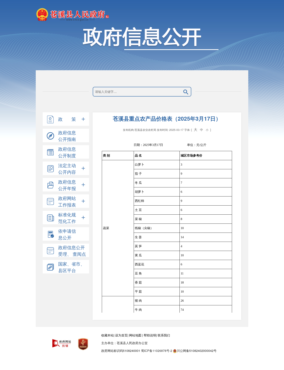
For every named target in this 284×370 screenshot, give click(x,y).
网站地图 (135, 335)
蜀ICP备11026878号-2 (156, 350)
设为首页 (121, 335)
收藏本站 (107, 335)
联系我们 (164, 335)
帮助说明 (150, 335)
